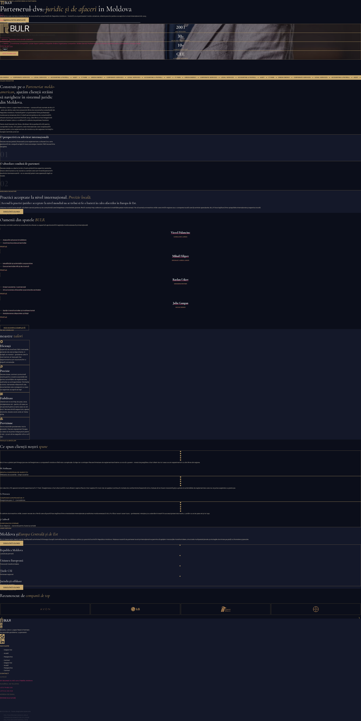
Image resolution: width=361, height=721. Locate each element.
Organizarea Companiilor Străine (70, 43)
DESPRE (17, 9)
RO (5, 49)
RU (3, 20)
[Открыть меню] (1, 14)
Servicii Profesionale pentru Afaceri (94, 43)
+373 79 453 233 (6, 47)
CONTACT (29, 9)
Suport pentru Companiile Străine (46, 43)
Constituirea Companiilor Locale (22, 43)
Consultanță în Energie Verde (130, 43)
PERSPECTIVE (43, 9)
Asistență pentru (113, 43)
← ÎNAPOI (5, 43)
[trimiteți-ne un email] (8, 698)
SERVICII (5, 9)
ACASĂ (22, 39)
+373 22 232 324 (6, 691)
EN (1, 20)
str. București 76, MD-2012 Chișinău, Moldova (16, 681)
